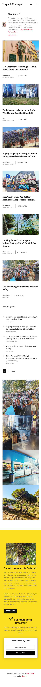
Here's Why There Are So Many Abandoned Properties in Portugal (19, 198)
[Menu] (37, 4)
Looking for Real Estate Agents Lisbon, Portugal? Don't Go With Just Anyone (20, 243)
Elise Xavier (6, 75)
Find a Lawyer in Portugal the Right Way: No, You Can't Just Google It (19, 111)
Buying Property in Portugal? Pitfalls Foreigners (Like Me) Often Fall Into (20, 155)
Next (13, 371)
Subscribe (20, 653)
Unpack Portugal (13, 4)
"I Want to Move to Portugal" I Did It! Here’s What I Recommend (20, 68)
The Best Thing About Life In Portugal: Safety (20, 288)
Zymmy (24, 676)
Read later (23, 76)
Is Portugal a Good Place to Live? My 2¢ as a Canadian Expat (21, 318)
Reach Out (10, 611)
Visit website (12, 35)
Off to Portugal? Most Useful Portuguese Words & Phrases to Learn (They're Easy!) (21, 358)
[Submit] (30, 4)
